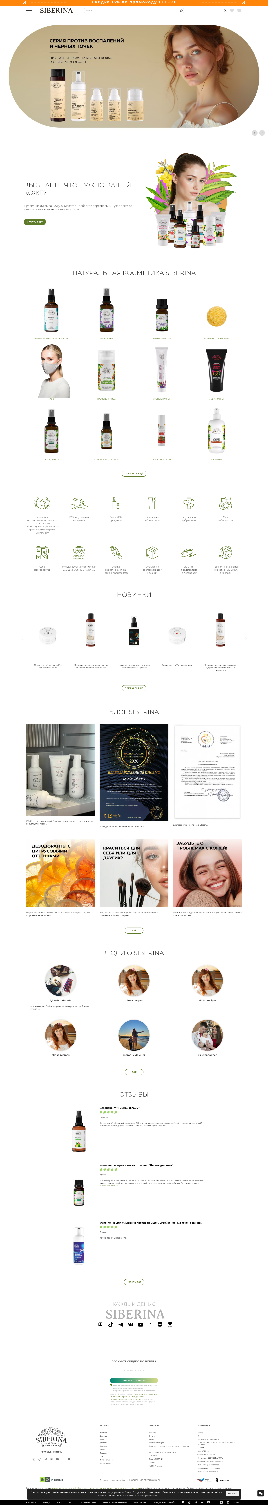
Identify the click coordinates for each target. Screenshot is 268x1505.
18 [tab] (173, 132)
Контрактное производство (208, 1439)
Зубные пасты (105, 1463)
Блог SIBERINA (203, 1451)
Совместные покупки (206, 1455)
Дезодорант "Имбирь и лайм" (120, 1107)
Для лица (103, 1436)
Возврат (152, 1439)
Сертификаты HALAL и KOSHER (210, 1461)
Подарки (103, 1453)
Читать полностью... (109, 1186)
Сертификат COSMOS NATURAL (210, 1458)
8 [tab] (127, 132)
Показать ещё (134, 474)
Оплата (152, 1436)
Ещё (134, 930)
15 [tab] (159, 132)
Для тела (103, 1443)
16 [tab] (164, 132)
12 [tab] (145, 132)
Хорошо (232, 1493)
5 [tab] (113, 132)
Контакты (201, 1448)
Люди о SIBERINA (156, 1459)
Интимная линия (107, 1460)
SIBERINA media (155, 1466)
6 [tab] (117, 132)
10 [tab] (136, 132)
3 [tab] (104, 132)
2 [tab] (99, 132)
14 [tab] (155, 132)
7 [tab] (122, 132)
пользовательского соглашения (125, 1399)
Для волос (104, 1439)
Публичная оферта (156, 1443)
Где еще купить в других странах (162, 1452)
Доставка (152, 1433)
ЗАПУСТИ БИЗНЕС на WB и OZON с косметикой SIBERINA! (217, 1443)
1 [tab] (94, 132)
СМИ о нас (153, 1456)
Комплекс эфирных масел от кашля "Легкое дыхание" (136, 1165)
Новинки (103, 1433)
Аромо (102, 1450)
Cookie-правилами (146, 1495)
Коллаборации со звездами (208, 1468)
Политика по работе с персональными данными (169, 1446)
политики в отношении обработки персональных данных (78, 1488)
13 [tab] (150, 132)
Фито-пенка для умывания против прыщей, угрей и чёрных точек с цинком (151, 1222)
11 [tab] (141, 132)
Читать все (134, 1282)
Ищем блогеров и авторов (208, 1465)
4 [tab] (108, 132)
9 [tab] (131, 132)
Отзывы (152, 1463)
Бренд (200, 1433)
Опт (199, 1436)
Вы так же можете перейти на (130, 1480)
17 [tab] (169, 132)
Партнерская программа (207, 1472)
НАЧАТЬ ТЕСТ (35, 222)
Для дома (103, 1446)
